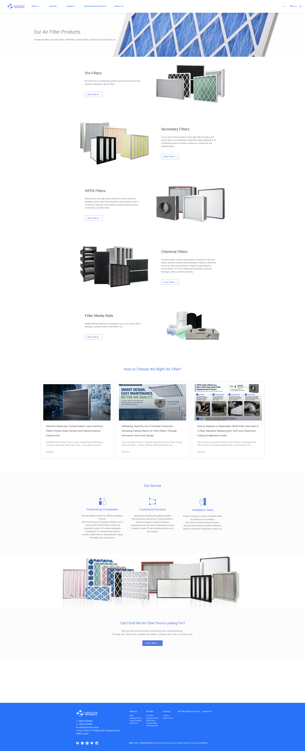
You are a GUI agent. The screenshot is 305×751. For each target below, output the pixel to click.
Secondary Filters (152, 718)
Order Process (168, 718)
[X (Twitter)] (87, 743)
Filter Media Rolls (152, 725)
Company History (135, 718)
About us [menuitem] (35, 6)
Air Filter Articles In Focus (188, 711)
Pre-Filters (149, 715)
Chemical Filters (151, 723)
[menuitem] (284, 6)
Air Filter (149, 711)
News (131, 715)
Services (166, 711)
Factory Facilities (135, 720)
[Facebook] (77, 743)
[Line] (92, 743)
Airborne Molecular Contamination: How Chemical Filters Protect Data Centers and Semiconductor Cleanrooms (74, 431)
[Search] (300, 6)
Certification (134, 723)
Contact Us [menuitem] (118, 6)
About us (133, 711)
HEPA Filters (150, 720)
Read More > (50, 452)
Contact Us (206, 711)
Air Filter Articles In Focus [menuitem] (95, 6)
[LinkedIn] (96, 743)
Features (166, 715)
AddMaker (204, 743)
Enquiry (294, 6)
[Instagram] (82, 743)
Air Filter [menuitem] (53, 6)
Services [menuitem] (70, 6)
